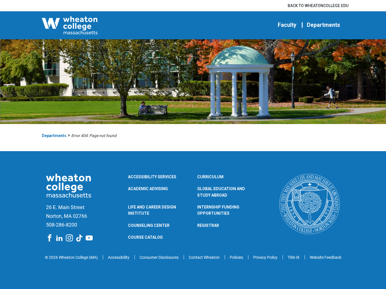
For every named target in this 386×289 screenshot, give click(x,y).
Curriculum (210, 177)
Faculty (287, 25)
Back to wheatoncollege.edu (318, 5)
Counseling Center (149, 225)
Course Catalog (145, 237)
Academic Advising (148, 188)
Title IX (294, 257)
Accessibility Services (152, 177)
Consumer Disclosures (159, 257)
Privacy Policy (265, 257)
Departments (323, 25)
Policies (236, 257)
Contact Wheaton (204, 257)
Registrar (208, 225)
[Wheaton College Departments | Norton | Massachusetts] (87, 25)
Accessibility (118, 257)
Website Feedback (325, 257)
